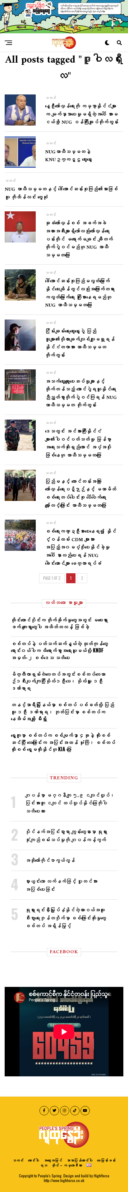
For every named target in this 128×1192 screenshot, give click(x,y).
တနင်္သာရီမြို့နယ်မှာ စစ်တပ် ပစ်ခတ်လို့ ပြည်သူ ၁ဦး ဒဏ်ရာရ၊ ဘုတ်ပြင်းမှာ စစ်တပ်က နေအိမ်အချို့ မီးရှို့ (62, 711)
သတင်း (18, 1160)
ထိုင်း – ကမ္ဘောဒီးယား (67, 1165)
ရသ (43, 1165)
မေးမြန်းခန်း (106, 1160)
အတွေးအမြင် (52, 1160)
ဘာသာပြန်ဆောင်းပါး (79, 1160)
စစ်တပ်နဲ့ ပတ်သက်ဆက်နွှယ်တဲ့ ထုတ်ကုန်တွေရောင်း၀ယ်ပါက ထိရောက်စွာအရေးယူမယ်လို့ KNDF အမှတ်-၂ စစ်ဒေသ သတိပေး (59, 650)
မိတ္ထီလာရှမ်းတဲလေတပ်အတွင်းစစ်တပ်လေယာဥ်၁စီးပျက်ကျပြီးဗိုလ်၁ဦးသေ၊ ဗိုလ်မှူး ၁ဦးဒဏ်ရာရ (58, 681)
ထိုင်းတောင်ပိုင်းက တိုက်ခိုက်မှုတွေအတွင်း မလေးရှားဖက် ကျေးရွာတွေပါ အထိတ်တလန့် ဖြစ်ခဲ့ (59, 623)
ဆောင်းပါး (33, 1160)
